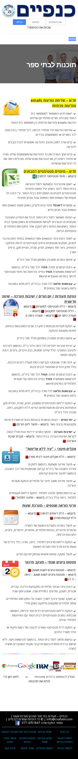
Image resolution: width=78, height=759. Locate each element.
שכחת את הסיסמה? (39, 27)
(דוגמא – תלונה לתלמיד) (30, 497)
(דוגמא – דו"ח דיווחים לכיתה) (58, 513)
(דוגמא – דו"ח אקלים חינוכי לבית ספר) (52, 457)
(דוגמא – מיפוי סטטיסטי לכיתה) (56, 176)
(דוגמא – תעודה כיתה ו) (40, 315)
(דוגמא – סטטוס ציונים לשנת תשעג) (53, 570)
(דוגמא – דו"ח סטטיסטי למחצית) (55, 306)
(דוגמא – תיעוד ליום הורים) (32, 424)
